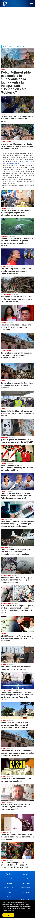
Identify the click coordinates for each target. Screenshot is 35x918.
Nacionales (26, 883)
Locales (9, 883)
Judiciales (25, 879)
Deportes (9, 892)
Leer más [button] (11, 910)
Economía (9, 879)
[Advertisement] (17, 25)
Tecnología (26, 892)
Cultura (9, 897)
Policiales (9, 874)
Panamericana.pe (13, 163)
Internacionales (9, 888)
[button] (31, 3)
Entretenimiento (25, 888)
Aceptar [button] (8, 915)
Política (25, 874)
